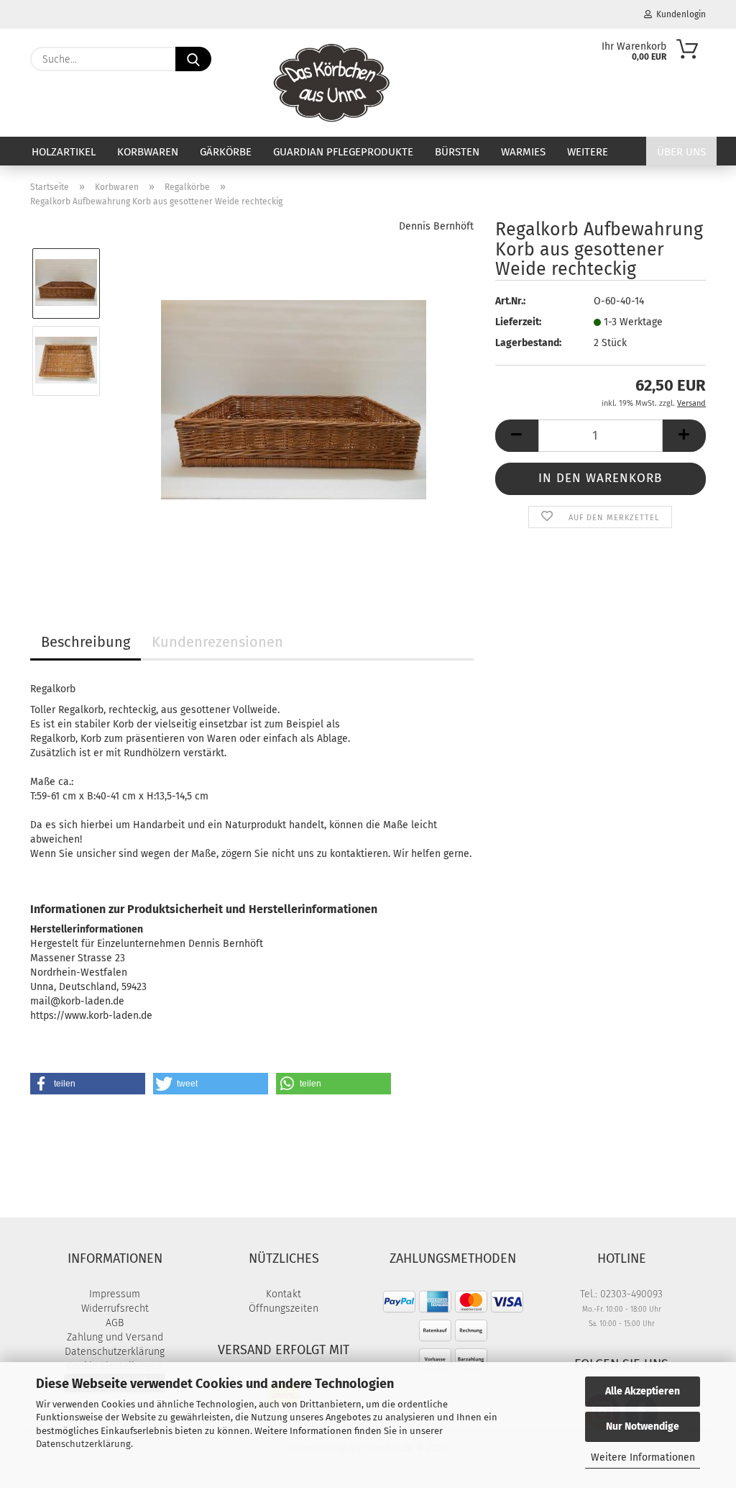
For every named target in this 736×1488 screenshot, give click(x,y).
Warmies (523, 151)
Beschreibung (85, 641)
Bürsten (457, 151)
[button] (516, 435)
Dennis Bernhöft (436, 226)
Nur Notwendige (642, 1426)
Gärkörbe (226, 151)
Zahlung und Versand (115, 1337)
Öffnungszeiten (283, 1308)
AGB (115, 1323)
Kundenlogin (679, 14)
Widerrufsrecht (115, 1308)
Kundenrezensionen (217, 641)
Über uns (681, 151)
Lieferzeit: (518, 322)
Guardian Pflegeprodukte (343, 151)
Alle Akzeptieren (642, 1391)
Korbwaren (147, 151)
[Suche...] (193, 59)
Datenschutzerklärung (83, 1443)
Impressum (114, 1294)
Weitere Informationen (643, 1457)
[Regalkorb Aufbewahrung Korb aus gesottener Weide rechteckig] (293, 399)
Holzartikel (64, 151)
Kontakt (283, 1294)
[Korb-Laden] (331, 83)
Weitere (587, 151)
